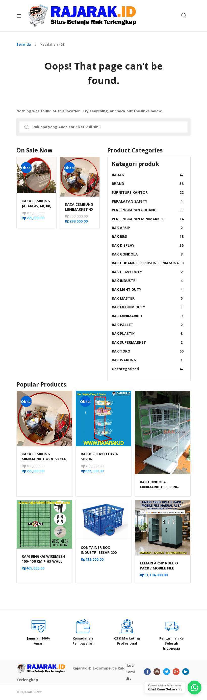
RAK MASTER (147, 298)
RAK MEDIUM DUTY (147, 307)
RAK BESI (148, 236)
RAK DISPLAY (148, 245)
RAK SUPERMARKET (147, 342)
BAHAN (148, 174)
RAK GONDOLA (147, 254)
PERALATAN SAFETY (147, 201)
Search (184, 15)
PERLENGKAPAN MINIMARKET (148, 218)
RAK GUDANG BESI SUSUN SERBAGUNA (148, 263)
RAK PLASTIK (147, 333)
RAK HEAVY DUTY (147, 271)
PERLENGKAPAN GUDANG (148, 210)
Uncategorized (148, 368)
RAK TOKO (148, 351)
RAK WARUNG (147, 360)
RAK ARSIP (147, 227)
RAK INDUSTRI (147, 280)
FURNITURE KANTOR (148, 192)
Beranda (23, 44)
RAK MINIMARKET (147, 315)
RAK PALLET (147, 324)
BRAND (148, 183)
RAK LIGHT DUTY (147, 289)
